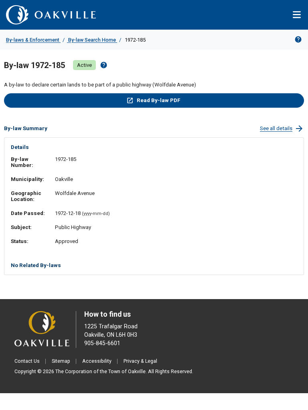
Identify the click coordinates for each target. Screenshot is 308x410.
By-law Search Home (92, 40)
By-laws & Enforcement (33, 40)
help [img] (103, 65)
